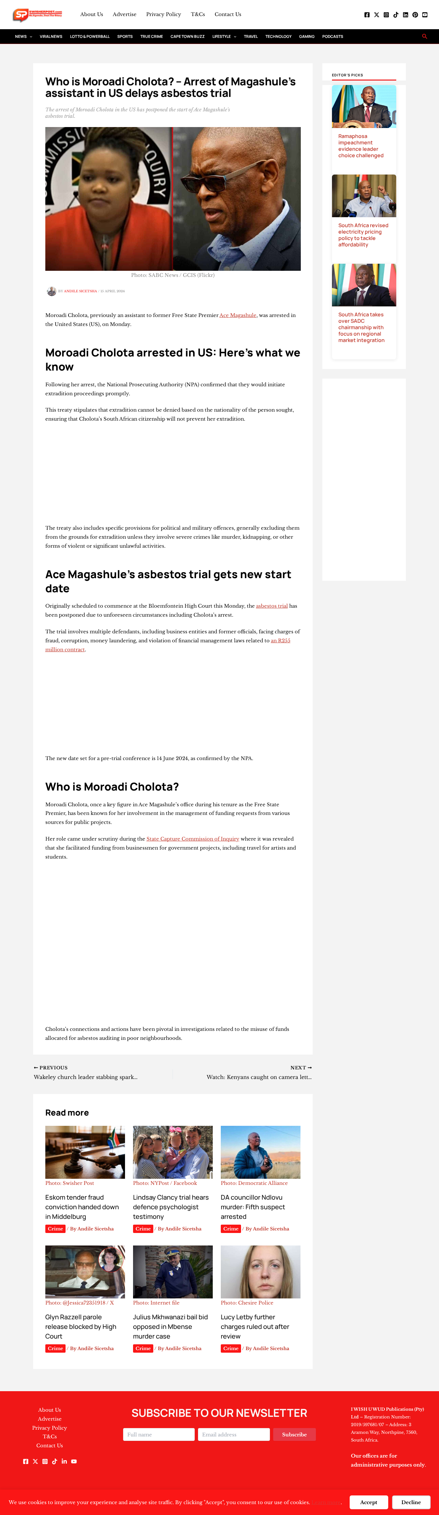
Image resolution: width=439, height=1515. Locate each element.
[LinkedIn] (405, 15)
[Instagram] (386, 15)
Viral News (51, 36)
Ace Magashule (238, 315)
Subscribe (294, 1435)
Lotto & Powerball (90, 36)
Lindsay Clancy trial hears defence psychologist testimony (171, 1207)
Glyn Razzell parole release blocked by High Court (80, 1326)
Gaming (307, 36)
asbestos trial (272, 606)
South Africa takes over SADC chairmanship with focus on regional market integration (361, 327)
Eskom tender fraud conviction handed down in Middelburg (82, 1207)
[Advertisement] (173, 476)
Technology (278, 36)
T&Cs (198, 14)
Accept (368, 1502)
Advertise (125, 14)
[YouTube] (425, 15)
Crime (55, 1229)
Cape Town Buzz (188, 36)
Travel (251, 36)
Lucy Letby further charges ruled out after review (255, 1326)
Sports (125, 36)
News (21, 36)
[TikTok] (396, 15)
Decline (411, 1502)
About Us (91, 14)
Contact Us (228, 14)
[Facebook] (367, 15)
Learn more (326, 1502)
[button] (29, 36)
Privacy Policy (163, 14)
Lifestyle (221, 36)
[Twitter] (377, 15)
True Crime (151, 36)
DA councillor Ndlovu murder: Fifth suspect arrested (253, 1207)
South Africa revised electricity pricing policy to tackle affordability (363, 235)
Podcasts (332, 36)
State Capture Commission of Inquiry (193, 839)
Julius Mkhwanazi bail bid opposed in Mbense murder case (170, 1326)
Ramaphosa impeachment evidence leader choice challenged (361, 146)
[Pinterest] (415, 15)
